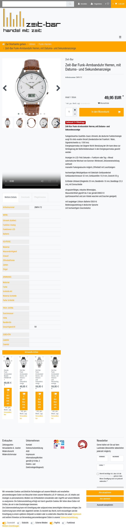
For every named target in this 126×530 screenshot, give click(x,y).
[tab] (10, 197)
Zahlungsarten (7, 445)
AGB (27, 451)
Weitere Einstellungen (10, 526)
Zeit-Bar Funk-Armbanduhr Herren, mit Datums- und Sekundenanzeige (24, 377)
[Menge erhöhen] (75, 110)
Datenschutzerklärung (34, 448)
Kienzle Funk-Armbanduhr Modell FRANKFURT (8, 375)
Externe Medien (41, 523)
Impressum (30, 455)
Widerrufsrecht (8, 451)
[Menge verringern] (75, 114)
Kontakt (29, 445)
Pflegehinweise (40, 197)
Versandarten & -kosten (11, 448)
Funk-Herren (44, 44)
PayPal (57, 523)
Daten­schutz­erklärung (69, 518)
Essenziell (11, 523)
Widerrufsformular (9, 455)
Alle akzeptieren (105, 493)
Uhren (32, 44)
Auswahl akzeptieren (105, 505)
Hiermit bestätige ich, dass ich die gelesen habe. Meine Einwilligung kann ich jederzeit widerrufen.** (111, 477)
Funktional (71, 523)
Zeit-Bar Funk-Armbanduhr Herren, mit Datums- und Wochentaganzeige (55, 377)
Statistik (25, 523)
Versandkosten (85, 103)
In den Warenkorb (7, 397)
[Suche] (70, 4)
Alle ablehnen (105, 499)
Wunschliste (104, 103)
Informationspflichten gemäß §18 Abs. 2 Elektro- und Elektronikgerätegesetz (35, 463)
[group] (8, 362)
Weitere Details (11, 197)
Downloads (25, 197)
